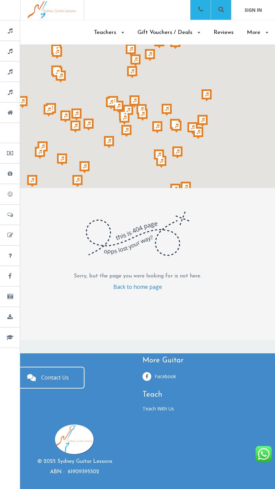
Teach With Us (158, 408)
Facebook (165, 376)
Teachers (105, 32)
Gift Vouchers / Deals (165, 32)
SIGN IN (253, 10)
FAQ (27, 256)
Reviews (223, 32)
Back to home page (137, 287)
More (253, 32)
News (28, 276)
